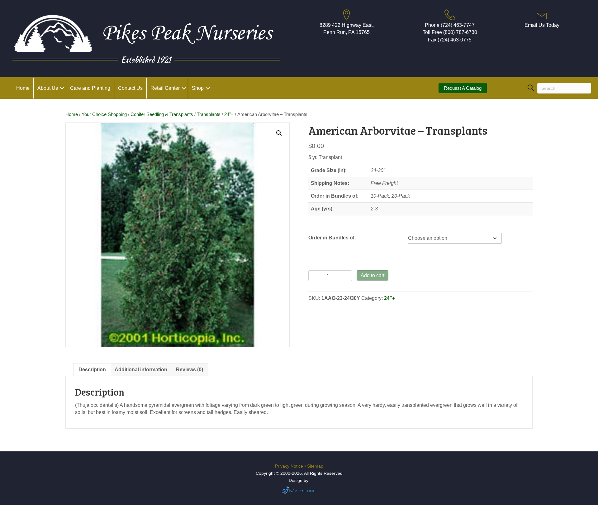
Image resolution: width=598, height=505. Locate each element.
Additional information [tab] (141, 369)
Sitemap (315, 466)
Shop (198, 88)
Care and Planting (90, 88)
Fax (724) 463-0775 (450, 39)
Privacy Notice (289, 466)
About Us (47, 88)
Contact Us (130, 88)
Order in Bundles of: (332, 237)
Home (23, 88)
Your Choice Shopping (104, 114)
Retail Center (165, 88)
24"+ (229, 114)
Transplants (209, 114)
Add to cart (372, 275)
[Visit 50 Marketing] (299, 490)
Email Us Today (541, 25)
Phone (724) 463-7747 (450, 25)
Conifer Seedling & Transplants (162, 114)
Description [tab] (92, 369)
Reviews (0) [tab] (189, 369)
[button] (62, 88)
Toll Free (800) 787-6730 (450, 32)
